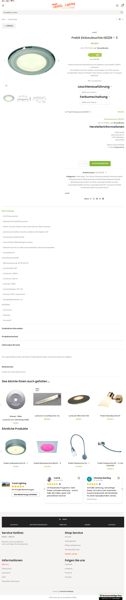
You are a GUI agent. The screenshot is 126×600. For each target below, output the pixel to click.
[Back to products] (119, 19)
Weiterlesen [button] (92, 499)
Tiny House (90, 176)
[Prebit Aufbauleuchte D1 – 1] (16, 447)
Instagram (68, 568)
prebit (94, 32)
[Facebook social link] (90, 198)
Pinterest (68, 573)
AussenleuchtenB (87, 187)
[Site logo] (63, 5)
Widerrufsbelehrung (72, 545)
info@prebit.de (119, 147)
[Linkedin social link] (100, 198)
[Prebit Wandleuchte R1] (110, 400)
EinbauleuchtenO (75, 179)
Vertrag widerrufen (72, 549)
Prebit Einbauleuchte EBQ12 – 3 (47, 463)
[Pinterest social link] (97, 198)
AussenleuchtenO (101, 187)
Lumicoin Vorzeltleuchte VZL (47, 416)
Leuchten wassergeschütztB (100, 182)
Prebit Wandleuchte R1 (110, 416)
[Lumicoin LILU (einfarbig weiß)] (16, 400)
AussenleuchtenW (114, 185)
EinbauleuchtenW (101, 176)
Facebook (68, 564)
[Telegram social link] (103, 198)
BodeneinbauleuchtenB (92, 179)
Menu (65, 519)
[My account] (117, 5)
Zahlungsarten (70, 541)
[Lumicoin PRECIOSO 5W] (79, 400)
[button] (4, 60)
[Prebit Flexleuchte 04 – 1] (79, 447)
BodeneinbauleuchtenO (80, 182)
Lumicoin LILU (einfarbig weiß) (16, 420)
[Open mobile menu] (3, 5)
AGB (3, 577)
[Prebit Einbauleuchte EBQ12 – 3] (47, 447)
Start (4, 19)
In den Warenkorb (100, 163)
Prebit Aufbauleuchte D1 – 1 (16, 463)
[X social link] (93, 198)
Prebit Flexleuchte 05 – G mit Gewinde (110, 464)
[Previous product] (116, 19)
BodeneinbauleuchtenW (111, 179)
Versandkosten (102, 48)
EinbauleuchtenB (115, 176)
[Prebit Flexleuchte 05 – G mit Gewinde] (110, 447)
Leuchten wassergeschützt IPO (94, 185)
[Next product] (122, 19)
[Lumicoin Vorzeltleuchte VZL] (47, 400)
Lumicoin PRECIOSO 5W (79, 416)
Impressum (6, 573)
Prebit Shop (12, 19)
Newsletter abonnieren (10, 581)
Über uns (5, 564)
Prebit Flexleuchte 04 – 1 (78, 463)
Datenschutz (6, 568)
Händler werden (71, 554)
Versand (68, 537)
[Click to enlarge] (6, 85)
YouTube (68, 577)
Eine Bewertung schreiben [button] (25, 494)
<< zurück (8, 26)
